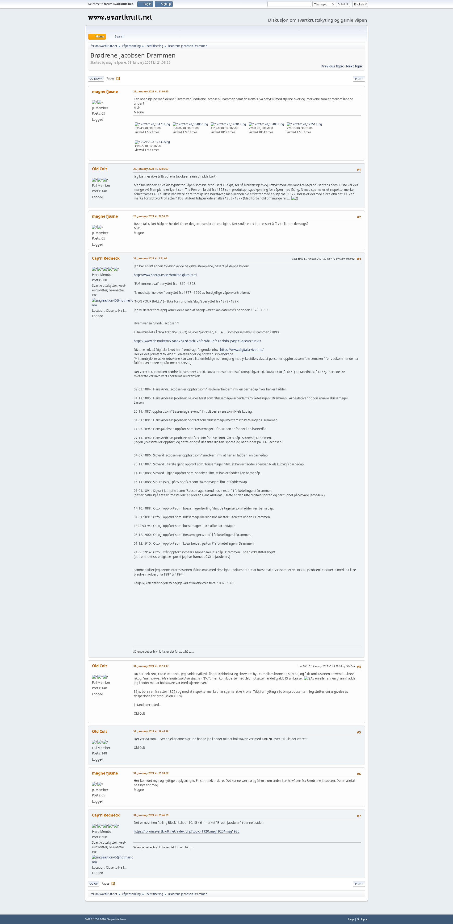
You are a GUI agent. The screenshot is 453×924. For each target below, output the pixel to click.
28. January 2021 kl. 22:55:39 (150, 216)
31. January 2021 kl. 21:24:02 (150, 773)
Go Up (93, 883)
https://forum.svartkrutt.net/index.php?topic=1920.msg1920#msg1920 (186, 831)
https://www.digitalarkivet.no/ (242, 350)
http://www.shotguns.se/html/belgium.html (165, 275)
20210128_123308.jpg (155, 142)
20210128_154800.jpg (193, 124)
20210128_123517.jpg (307, 124)
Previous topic (332, 66)
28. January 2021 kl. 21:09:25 (150, 91)
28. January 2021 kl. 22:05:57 (150, 168)
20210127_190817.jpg (231, 124)
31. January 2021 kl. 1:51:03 (150, 258)
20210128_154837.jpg (269, 124)
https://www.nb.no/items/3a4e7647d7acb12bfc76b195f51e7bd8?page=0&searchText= (197, 341)
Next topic (354, 66)
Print (359, 78)
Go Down (96, 78)
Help (351, 919)
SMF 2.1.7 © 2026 (95, 919)
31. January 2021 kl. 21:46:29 (150, 815)
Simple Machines (116, 919)
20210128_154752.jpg (155, 124)
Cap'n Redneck (106, 258)
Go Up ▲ (362, 919)
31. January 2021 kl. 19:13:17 (150, 666)
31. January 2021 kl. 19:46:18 (150, 731)
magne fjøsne (105, 91)
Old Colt (99, 168)
